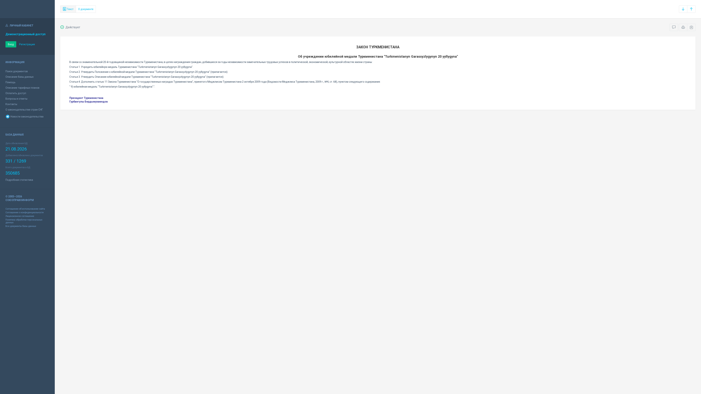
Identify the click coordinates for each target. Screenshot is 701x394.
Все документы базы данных (20, 226)
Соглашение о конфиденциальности (24, 212)
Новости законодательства (26, 116)
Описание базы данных (19, 76)
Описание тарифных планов (22, 87)
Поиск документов (16, 71)
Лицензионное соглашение (19, 216)
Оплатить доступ (15, 93)
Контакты (11, 104)
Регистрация (27, 44)
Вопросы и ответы (16, 98)
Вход (11, 44)
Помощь (10, 82)
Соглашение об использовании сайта (25, 209)
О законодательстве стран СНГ (24, 109)
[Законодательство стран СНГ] (27, 9)
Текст (70, 9)
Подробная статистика (19, 179)
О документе (85, 9)
